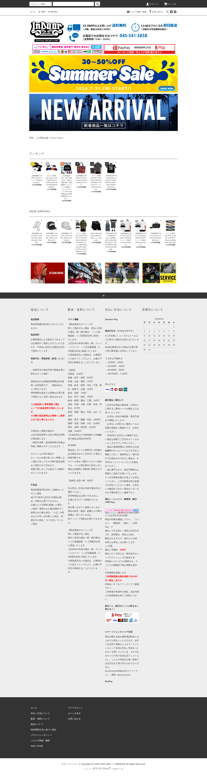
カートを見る (74, 713)
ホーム (32, 12)
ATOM (40, 746)
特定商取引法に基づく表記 (43, 729)
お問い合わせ (157, 12)
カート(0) (171, 4)
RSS (33, 746)
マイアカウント (75, 708)
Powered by (88, 769)
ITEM (43, 12)
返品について (37, 724)
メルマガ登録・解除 (138, 12)
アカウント (154, 4)
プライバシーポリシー (41, 735)
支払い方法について (40, 713)
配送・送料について (40, 718)
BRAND (54, 12)
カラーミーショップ (70, 764)
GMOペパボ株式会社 (116, 764)
